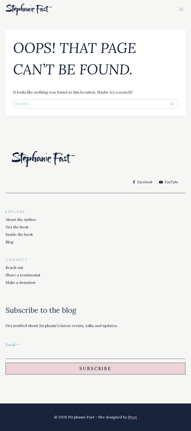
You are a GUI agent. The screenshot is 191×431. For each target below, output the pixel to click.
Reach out (14, 267)
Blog (10, 242)
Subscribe (95, 368)
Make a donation (20, 282)
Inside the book (19, 234)
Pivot (132, 417)
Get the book (17, 227)
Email (12, 344)
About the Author (21, 219)
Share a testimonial (23, 275)
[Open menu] (181, 9)
